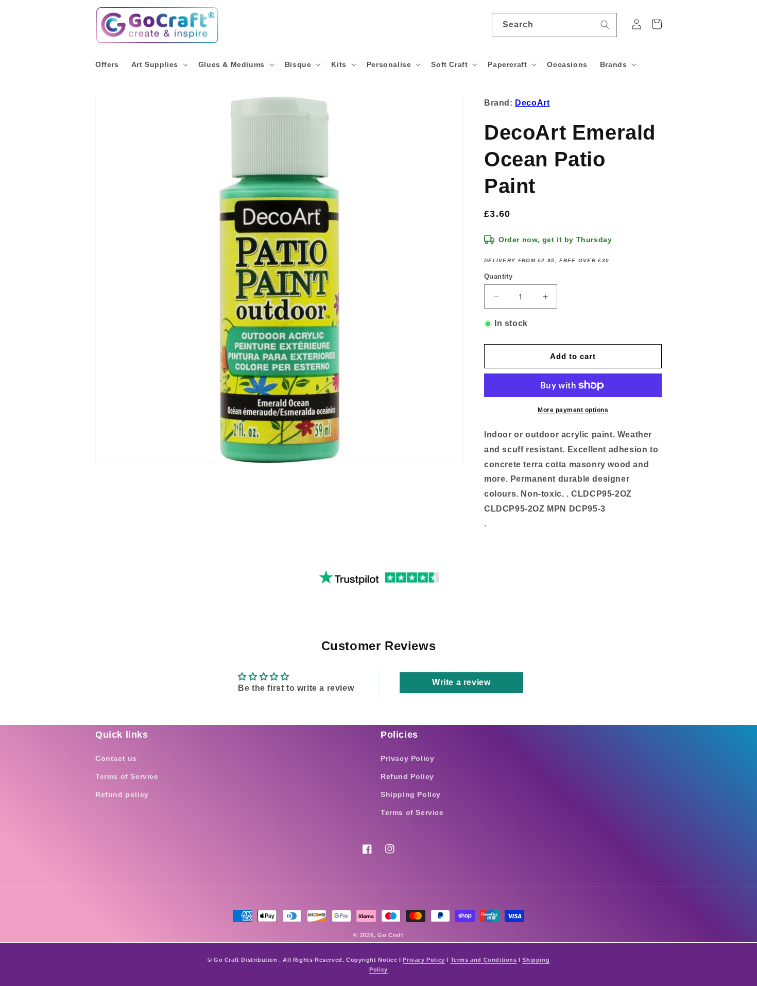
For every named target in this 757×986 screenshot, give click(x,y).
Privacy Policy (407, 758)
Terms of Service (127, 776)
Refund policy (122, 794)
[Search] (605, 24)
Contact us (116, 758)
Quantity (498, 276)
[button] (158, 64)
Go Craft (390, 935)
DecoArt (532, 102)
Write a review (461, 682)
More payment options (573, 410)
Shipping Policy (411, 794)
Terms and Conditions (484, 960)
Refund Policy (407, 776)
